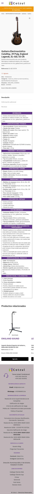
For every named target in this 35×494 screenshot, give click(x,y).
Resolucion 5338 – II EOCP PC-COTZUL (16, 427)
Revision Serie (16, 485)
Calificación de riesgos (17, 403)
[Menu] (4, 3)
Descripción (5, 97)
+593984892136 (20, 391)
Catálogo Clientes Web (17, 472)
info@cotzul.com (19, 387)
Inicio (2, 13)
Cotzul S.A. (20, 456)
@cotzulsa (20, 459)
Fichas (17, 477)
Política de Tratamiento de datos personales (17, 408)
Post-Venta (16, 482)
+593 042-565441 (21, 378)
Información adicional (8, 102)
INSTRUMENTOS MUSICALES (13, 13)
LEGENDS (16, 83)
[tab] (16, 97)
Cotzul (15, 492)
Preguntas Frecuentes (17, 449)
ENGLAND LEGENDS (11, 88)
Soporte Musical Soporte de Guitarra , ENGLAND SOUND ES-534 (13, 346)
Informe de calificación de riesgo (16, 406)
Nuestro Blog (17, 446)
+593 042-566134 (21, 376)
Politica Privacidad (17, 411)
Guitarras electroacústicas (21, 79)
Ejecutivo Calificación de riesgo (17, 430)
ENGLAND (10, 83)
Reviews (4, 107)
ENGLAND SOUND (12, 353)
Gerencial (17, 480)
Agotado (14, 359)
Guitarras (24, 13)
